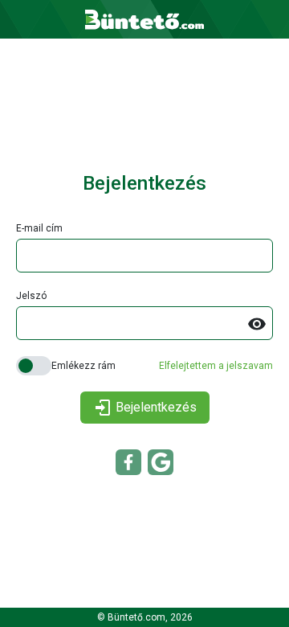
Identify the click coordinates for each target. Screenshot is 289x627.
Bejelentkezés (156, 407)
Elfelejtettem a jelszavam (216, 365)
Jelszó (31, 295)
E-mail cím (39, 228)
